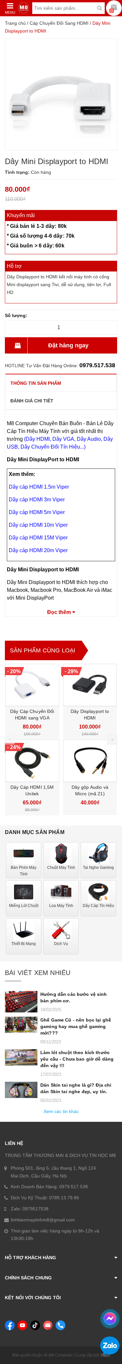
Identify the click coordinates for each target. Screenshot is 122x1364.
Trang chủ (15, 23)
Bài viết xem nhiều (37, 972)
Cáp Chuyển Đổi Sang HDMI (59, 23)
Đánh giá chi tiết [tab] (31, 400)
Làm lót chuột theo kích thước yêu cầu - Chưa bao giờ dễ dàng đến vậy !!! (77, 1059)
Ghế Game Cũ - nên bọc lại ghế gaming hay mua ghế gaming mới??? (75, 1026)
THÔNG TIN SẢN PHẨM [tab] (35, 383)
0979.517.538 (97, 365)
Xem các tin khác (61, 1111)
